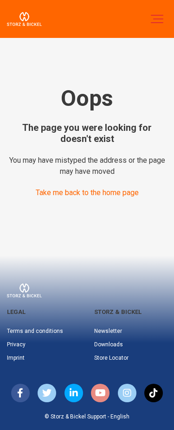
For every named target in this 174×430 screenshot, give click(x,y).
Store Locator (111, 358)
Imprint (16, 358)
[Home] (24, 19)
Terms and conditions (35, 331)
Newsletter (108, 331)
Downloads (108, 344)
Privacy (16, 344)
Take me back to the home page (87, 192)
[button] (157, 19)
